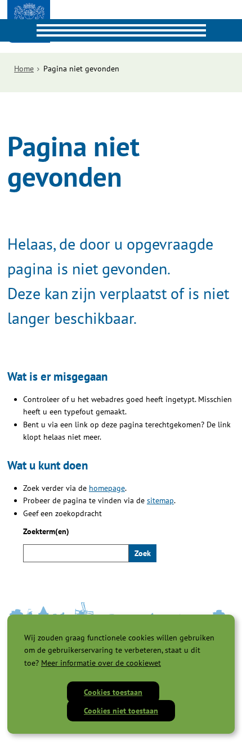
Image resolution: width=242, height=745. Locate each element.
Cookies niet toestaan (121, 711)
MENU (11, 30)
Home (24, 69)
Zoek (143, 553)
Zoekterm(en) (46, 531)
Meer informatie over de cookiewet (101, 663)
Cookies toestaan (113, 692)
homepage (107, 488)
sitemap (160, 500)
